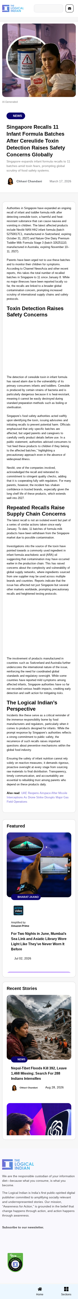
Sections (12, 1296)
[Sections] (12, 1287)
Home (39, 1294)
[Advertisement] (39, 346)
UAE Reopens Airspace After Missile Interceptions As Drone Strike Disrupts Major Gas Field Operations (38, 797)
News (17, 116)
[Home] (40, 1289)
